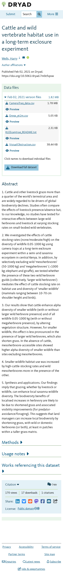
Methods (10, 442)
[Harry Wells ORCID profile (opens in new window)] (28, 58)
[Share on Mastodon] (36, 501)
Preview (14, 109)
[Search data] (39, 14)
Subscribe (55, 561)
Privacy (6, 547)
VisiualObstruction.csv (22, 144)
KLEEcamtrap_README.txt (21, 132)
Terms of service (51, 547)
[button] (31, 97)
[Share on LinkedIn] (18, 501)
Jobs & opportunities (33, 569)
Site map (49, 554)
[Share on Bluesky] (24, 501)
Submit (10, 14)
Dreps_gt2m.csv (18, 115)
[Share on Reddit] (30, 501)
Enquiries (10, 561)
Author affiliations (12, 65)
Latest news (33, 561)
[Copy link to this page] (55, 501)
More (51, 14)
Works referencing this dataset (31, 465)
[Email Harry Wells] (24, 58)
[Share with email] (49, 501)
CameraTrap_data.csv (21, 103)
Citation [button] (10, 484)
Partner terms (16, 554)
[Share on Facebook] (43, 501)
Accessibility (26, 547)
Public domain (26, 508)
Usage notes (13, 454)
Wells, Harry (9, 58)
